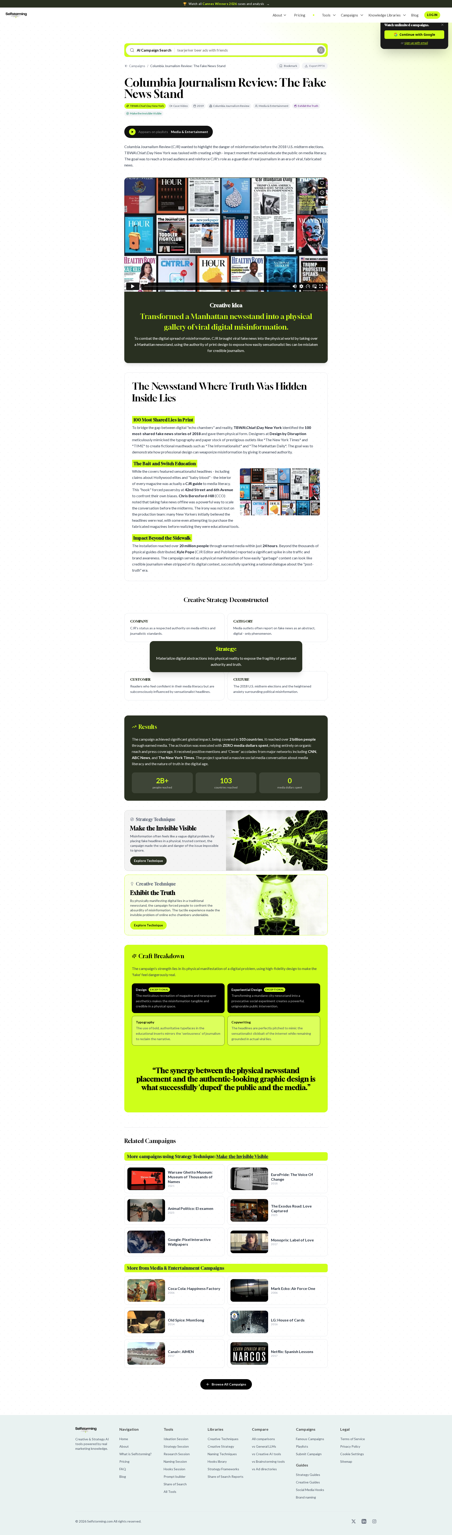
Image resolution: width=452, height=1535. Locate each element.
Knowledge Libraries (384, 15)
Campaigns (349, 15)
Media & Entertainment (273, 106)
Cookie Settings (352, 1454)
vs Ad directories (264, 1469)
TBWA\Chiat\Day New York (147, 106)
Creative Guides (308, 1482)
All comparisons (263, 1439)
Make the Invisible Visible (145, 113)
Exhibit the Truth (308, 106)
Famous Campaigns (310, 1439)
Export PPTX (317, 66)
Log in (432, 15)
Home (123, 1439)
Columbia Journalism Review (231, 106)
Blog (415, 15)
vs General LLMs (264, 1446)
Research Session (177, 1454)
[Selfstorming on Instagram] (374, 1521)
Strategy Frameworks (223, 1469)
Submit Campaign (309, 1454)
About (277, 15)
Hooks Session (174, 1469)
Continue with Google (417, 34)
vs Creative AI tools (266, 1454)
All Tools (170, 1492)
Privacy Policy (350, 1446)
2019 (200, 106)
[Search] (321, 50)
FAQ (122, 1469)
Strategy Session (176, 1446)
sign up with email (416, 43)
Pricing (299, 15)
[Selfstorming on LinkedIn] (364, 1521)
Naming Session (175, 1461)
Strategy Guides (308, 1475)
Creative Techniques (223, 1439)
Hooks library (217, 1461)
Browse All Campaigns (229, 1384)
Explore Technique (148, 861)
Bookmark (290, 66)
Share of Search (175, 1484)
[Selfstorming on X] (353, 1521)
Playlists (302, 1446)
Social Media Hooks (310, 1490)
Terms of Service (352, 1439)
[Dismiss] (442, 25)
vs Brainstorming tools (268, 1461)
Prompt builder (175, 1476)
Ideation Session (176, 1439)
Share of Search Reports (225, 1476)
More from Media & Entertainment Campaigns (175, 1268)
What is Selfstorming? (135, 1454)
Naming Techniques (222, 1454)
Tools (326, 15)
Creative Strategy (221, 1446)
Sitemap (346, 1461)
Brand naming (306, 1497)
